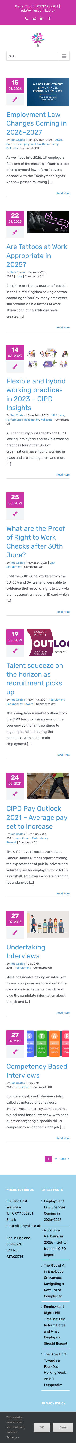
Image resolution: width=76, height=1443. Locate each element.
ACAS (59, 139)
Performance (14, 419)
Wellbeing (47, 419)
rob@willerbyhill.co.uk (38, 10)
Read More (63, 193)
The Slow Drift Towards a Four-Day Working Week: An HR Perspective (55, 1369)
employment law (30, 144)
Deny (63, 1427)
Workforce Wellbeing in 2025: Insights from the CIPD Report (55, 1242)
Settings (12, 1437)
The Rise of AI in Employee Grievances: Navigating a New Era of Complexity (54, 1280)
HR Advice (57, 415)
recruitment (14, 566)
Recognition (31, 419)
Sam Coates (18, 272)
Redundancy (50, 144)
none (19, 276)
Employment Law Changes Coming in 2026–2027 (36, 123)
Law (52, 562)
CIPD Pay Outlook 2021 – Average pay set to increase (36, 817)
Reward (28, 704)
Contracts (12, 144)
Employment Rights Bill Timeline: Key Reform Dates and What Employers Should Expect (55, 1325)
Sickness (12, 148)
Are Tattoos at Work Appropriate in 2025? (36, 256)
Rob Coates (17, 139)
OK (42, 1427)
